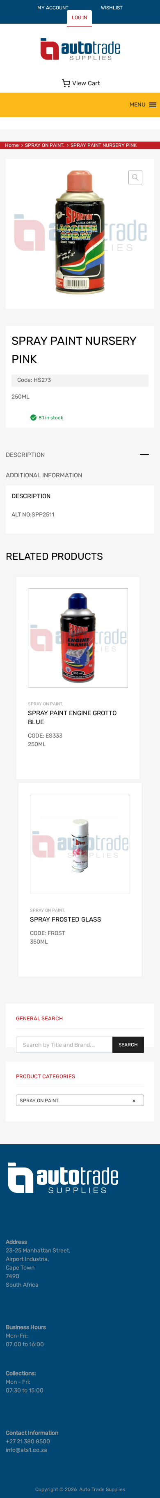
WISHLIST (112, 8)
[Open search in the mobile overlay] (80, 1045)
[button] (138, 105)
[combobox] (80, 1100)
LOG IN (79, 17)
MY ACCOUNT (53, 8)
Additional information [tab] (44, 475)
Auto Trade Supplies (102, 1489)
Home (12, 145)
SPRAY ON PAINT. (44, 145)
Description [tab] (25, 455)
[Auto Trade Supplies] (80, 59)
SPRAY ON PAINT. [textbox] (77, 1101)
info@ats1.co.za (26, 1450)
